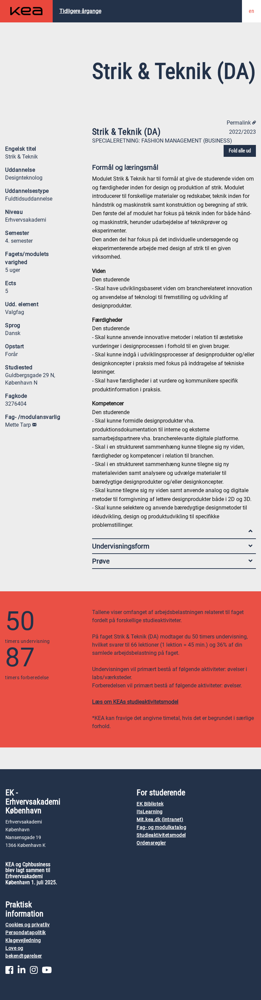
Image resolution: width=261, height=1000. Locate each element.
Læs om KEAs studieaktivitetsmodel (135, 702)
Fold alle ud (240, 151)
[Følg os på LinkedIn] (21, 971)
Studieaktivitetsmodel (161, 835)
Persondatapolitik (25, 933)
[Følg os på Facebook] (9, 971)
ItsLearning (150, 812)
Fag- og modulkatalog (161, 827)
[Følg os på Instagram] (34, 971)
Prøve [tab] (101, 561)
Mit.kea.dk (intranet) (160, 819)
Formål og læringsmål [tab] (125, 167)
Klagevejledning (23, 940)
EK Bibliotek (150, 804)
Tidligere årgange (80, 11)
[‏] (34, 425)
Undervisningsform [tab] (121, 546)
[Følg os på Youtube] (47, 971)
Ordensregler (151, 843)
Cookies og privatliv (27, 925)
